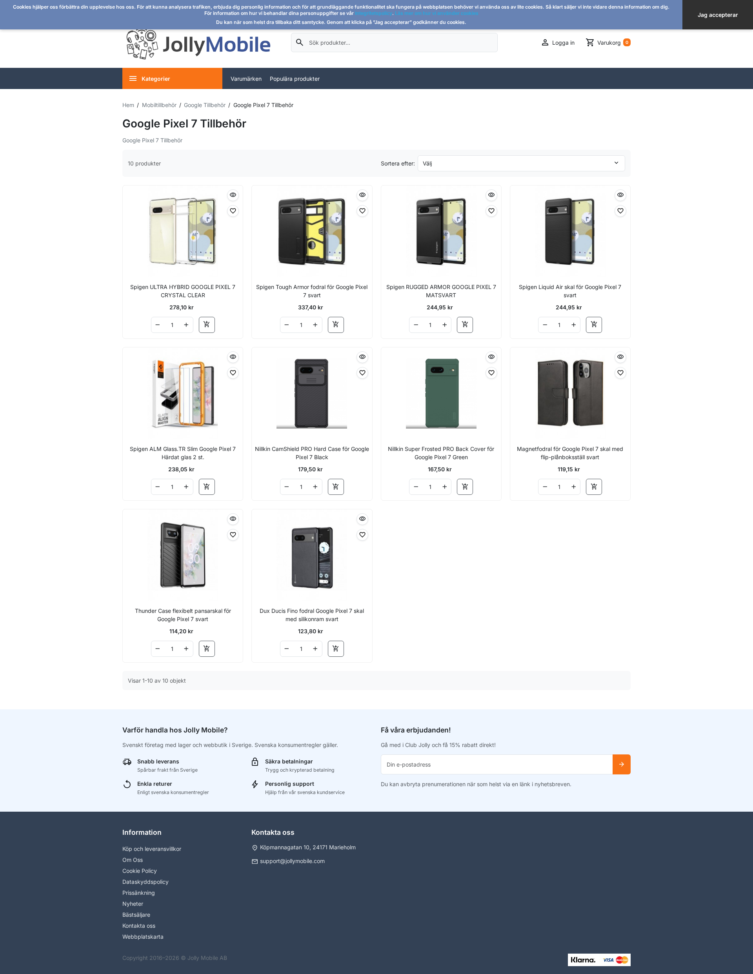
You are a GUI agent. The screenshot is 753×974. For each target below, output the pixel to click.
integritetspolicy (373, 13)
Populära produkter (295, 78)
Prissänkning (138, 892)
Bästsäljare (136, 914)
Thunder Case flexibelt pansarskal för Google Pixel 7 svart (183, 614)
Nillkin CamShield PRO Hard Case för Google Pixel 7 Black (312, 452)
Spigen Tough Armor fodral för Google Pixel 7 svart (311, 290)
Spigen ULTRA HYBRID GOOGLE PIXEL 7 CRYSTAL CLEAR (182, 290)
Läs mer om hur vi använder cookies (436, 13)
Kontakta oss (138, 925)
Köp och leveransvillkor (151, 848)
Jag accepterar (718, 14)
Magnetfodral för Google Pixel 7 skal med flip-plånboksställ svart (570, 452)
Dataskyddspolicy (145, 881)
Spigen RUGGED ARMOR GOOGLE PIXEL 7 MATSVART (441, 290)
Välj (427, 163)
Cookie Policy (139, 870)
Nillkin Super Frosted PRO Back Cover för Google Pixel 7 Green (441, 452)
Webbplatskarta (143, 936)
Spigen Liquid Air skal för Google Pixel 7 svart (570, 290)
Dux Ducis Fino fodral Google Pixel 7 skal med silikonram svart (312, 614)
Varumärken (246, 78)
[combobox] (394, 42)
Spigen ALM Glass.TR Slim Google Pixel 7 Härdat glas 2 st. (183, 452)
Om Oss (132, 859)
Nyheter (132, 903)
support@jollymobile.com (292, 861)
